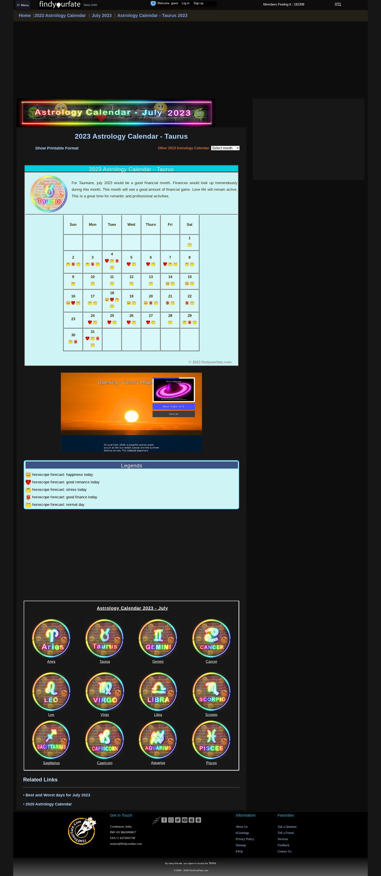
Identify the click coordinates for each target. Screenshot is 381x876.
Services (283, 839)
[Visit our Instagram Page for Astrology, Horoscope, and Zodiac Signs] (171, 820)
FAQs (239, 851)
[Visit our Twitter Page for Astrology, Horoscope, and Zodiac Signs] (177, 820)
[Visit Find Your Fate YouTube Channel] (184, 820)
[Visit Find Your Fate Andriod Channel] (198, 820)
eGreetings (242, 833)
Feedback (283, 845)
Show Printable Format (56, 148)
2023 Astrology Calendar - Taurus (131, 136)
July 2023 (101, 15)
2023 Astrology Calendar (60, 15)
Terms (212, 863)
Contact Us (284, 851)
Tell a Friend (286, 833)
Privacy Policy (245, 839)
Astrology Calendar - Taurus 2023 (151, 15)
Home (25, 15)
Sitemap (241, 845)
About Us (242, 826)
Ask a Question (287, 826)
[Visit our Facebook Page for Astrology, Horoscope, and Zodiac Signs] (164, 820)
